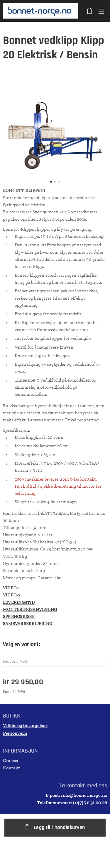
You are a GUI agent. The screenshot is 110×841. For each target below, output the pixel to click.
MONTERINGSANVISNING (30, 609)
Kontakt (11, 768)
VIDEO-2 (12, 595)
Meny (101, 11)
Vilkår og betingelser (25, 725)
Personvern (15, 733)
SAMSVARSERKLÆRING (27, 623)
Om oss (10, 760)
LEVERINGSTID (19, 602)
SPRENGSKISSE (19, 616)
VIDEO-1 (11, 588)
